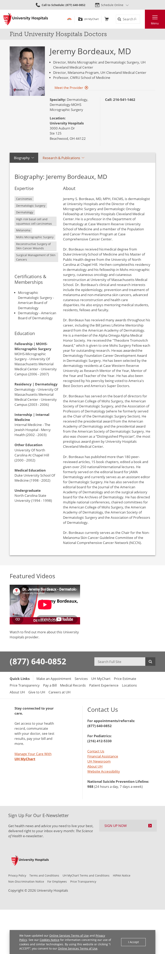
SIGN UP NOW (115, 825)
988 (90, 786)
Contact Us (95, 751)
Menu (155, 23)
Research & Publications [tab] (61, 158)
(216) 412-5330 (99, 741)
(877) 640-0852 (38, 661)
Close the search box (142, 19)
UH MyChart (91, 19)
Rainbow (69, 19)
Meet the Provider (69, 87)
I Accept (133, 942)
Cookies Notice (49, 940)
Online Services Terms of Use (69, 935)
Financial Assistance (102, 756)
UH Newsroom (99, 761)
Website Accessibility (103, 771)
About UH (95, 766)
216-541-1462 (124, 99)
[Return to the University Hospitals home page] (25, 19)
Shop (106, 19)
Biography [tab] (22, 158)
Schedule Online (112, 5)
